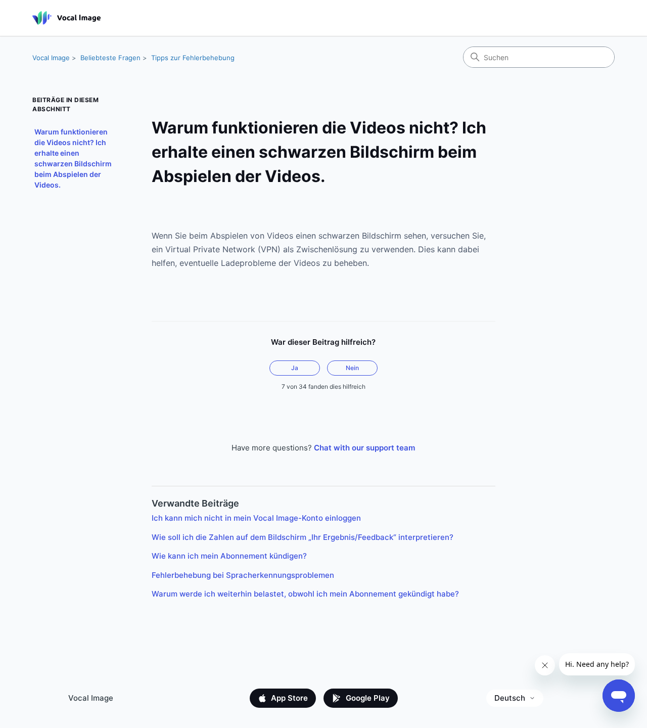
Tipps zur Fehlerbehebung (193, 58)
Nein (352, 368)
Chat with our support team (364, 447)
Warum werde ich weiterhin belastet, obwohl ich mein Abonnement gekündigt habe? (305, 594)
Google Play (368, 698)
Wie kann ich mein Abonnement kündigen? (229, 556)
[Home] (66, 18)
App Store (289, 698)
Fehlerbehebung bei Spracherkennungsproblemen (243, 575)
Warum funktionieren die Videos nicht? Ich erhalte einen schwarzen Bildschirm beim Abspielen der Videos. (73, 158)
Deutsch (509, 698)
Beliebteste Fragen (110, 58)
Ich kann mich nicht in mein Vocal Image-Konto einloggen (256, 518)
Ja (294, 368)
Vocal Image (51, 58)
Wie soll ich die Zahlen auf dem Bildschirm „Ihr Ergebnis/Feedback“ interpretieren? (302, 537)
